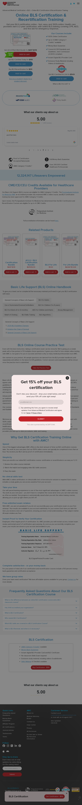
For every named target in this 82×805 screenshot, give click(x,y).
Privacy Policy (37, 413)
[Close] (67, 378)
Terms (28, 413)
